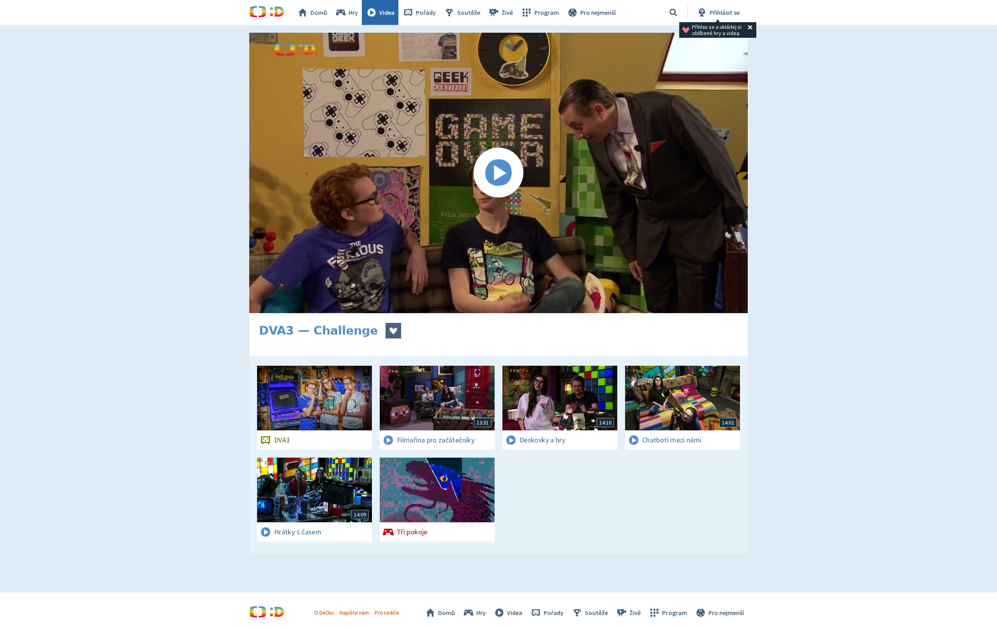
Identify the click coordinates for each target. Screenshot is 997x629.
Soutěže (468, 12)
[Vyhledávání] (673, 12)
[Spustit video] (498, 173)
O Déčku (324, 612)
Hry (353, 12)
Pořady (426, 12)
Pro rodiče (387, 612)
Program (546, 12)
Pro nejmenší (598, 12)
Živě (507, 12)
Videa (387, 12)
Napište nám (354, 612)
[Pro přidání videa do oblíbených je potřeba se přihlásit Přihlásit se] (393, 330)
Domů (318, 12)
